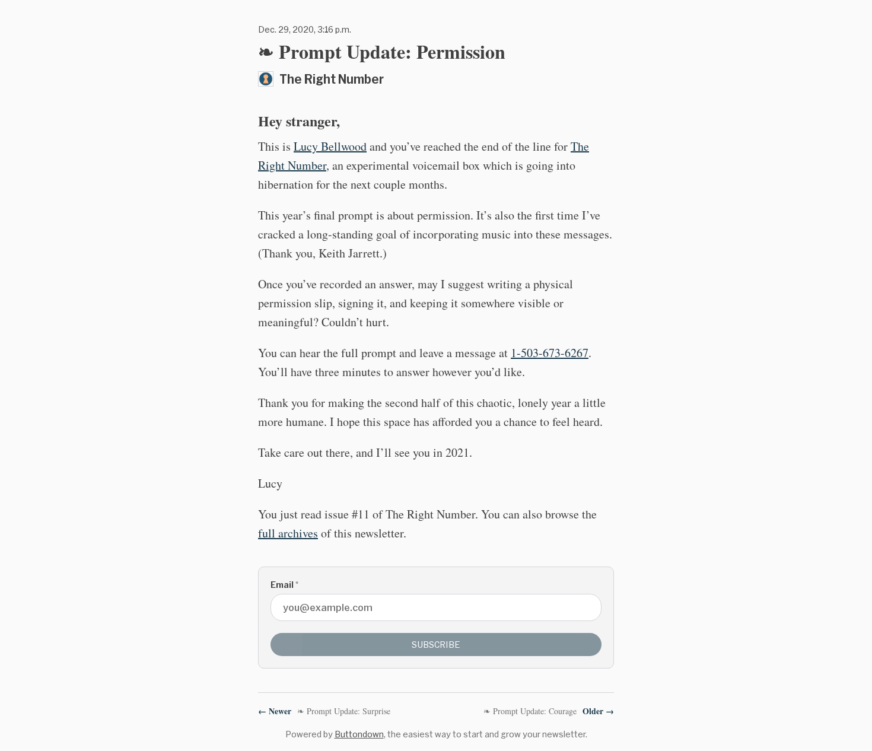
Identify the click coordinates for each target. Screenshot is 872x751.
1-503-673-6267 (549, 353)
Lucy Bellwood (330, 146)
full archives (288, 533)
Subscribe (436, 644)
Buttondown (359, 734)
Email (284, 585)
